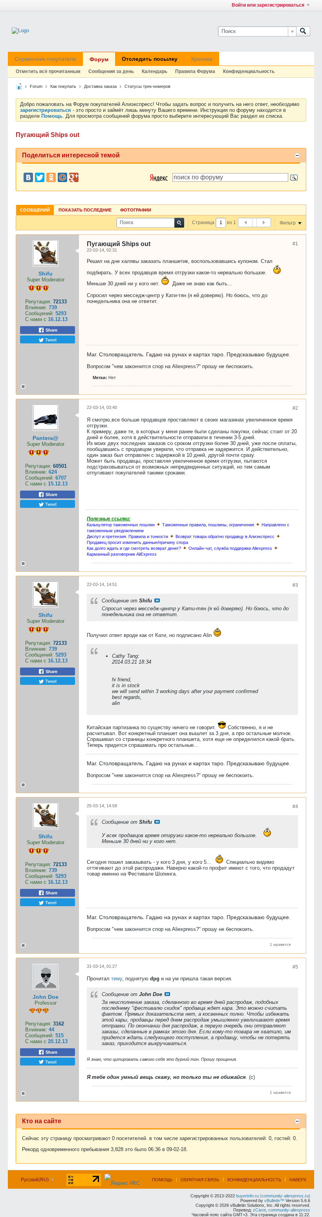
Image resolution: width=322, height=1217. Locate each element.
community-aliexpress (289, 1210)
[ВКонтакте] (28, 177)
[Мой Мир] (62, 177)
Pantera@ (46, 438)
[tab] (35, 209)
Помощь (162, 1179)
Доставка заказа (100, 86)
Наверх (297, 1179)
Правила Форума (195, 71)
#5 (295, 967)
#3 (295, 585)
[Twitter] (39, 177)
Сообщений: (39, 313)
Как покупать (63, 86)
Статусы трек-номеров (147, 86)
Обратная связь (200, 1179)
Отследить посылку (149, 59)
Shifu (45, 273)
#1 (295, 243)
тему (116, 979)
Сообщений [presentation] (35, 210)
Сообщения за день (111, 71)
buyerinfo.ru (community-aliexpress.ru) (273, 1195)
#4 (295, 806)
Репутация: (38, 302)
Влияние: (36, 307)
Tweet (50, 339)
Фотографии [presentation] (135, 210)
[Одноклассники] (51, 177)
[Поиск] (303, 31)
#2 (295, 408)
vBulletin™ (274, 1200)
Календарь (154, 71)
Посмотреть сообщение (157, 600)
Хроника (201, 59)
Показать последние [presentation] (85, 210)
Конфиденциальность (248, 71)
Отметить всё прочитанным (48, 71)
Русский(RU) (35, 1179)
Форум (99, 59)
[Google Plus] (74, 177)
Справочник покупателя (45, 59)
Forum (36, 86)
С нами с (36, 319)
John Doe (46, 997)
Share (50, 330)
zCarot (259, 1210)
